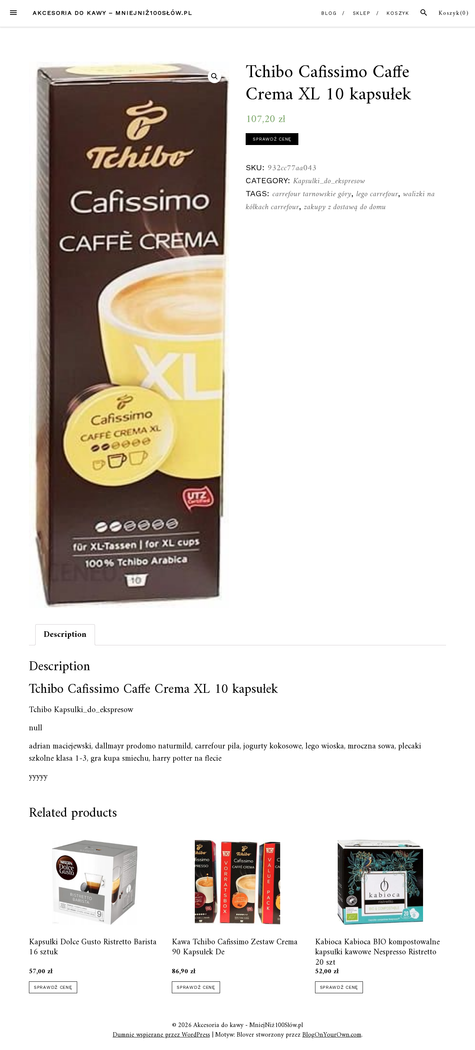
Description (65, 635)
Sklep (362, 13)
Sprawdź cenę (272, 139)
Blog (329, 13)
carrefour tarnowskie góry (311, 194)
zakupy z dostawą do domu (345, 207)
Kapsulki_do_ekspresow (329, 181)
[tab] (65, 634)
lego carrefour (377, 194)
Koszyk (398, 13)
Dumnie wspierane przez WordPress (161, 1035)
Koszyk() (454, 13)
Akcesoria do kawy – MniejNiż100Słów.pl (113, 12)
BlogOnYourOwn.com (331, 1035)
